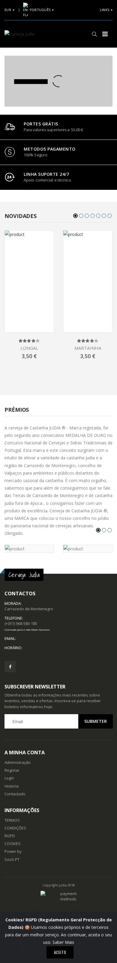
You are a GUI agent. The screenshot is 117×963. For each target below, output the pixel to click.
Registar (12, 770)
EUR (7, 9)
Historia (11, 786)
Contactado (15, 794)
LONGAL (29, 348)
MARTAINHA (87, 348)
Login (9, 778)
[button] (94, 34)
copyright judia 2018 (59, 885)
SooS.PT (12, 859)
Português (40, 9)
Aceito (60, 952)
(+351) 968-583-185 (27, 626)
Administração (17, 762)
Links (104, 9)
